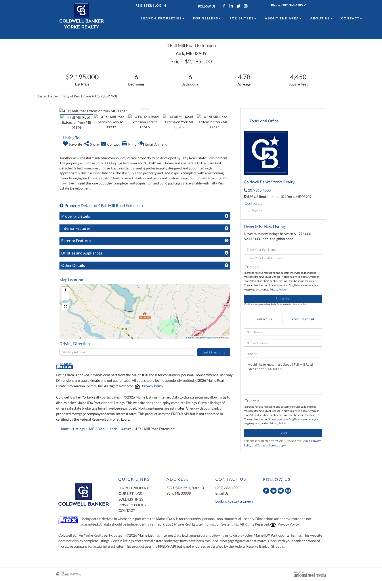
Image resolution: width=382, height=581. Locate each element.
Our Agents (253, 210)
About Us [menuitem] (320, 18)
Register (144, 5)
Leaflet (190, 337)
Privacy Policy (152, 386)
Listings (79, 429)
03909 (126, 429)
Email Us (222, 493)
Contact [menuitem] (350, 18)
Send (283, 433)
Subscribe (283, 298)
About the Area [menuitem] (282, 18)
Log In (160, 5)
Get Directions (214, 352)
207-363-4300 (259, 190)
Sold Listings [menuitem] (130, 499)
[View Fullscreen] (65, 306)
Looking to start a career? (234, 501)
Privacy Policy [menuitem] (132, 505)
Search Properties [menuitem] (161, 18)
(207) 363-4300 (292, 5)
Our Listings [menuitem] (130, 493)
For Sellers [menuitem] (205, 18)
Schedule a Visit (302, 319)
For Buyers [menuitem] (241, 18)
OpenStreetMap (207, 337)
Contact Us (253, 203)
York (101, 429)
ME (91, 429)
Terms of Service (267, 445)
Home (64, 429)
